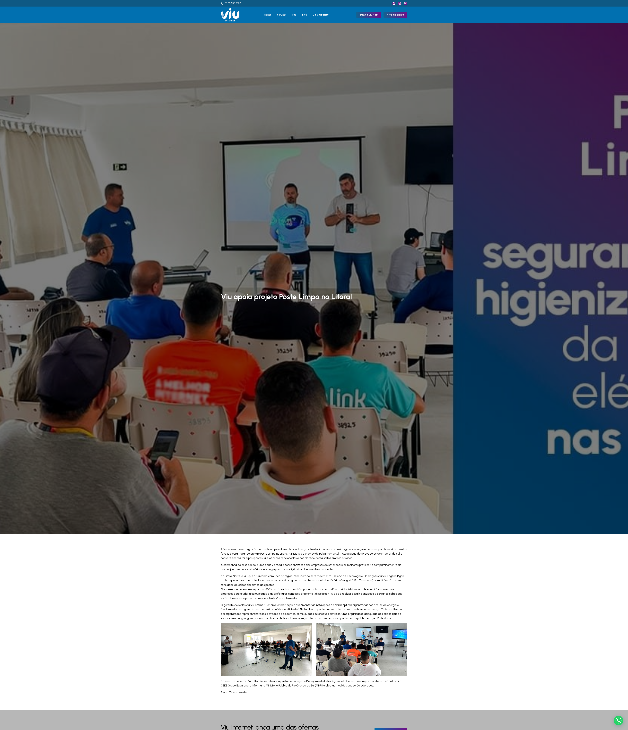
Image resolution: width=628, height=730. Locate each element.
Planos (267, 14)
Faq (294, 14)
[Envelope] (405, 3)
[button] (618, 720)
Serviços (282, 14)
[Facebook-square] (393, 3)
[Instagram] (399, 3)
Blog (304, 14)
